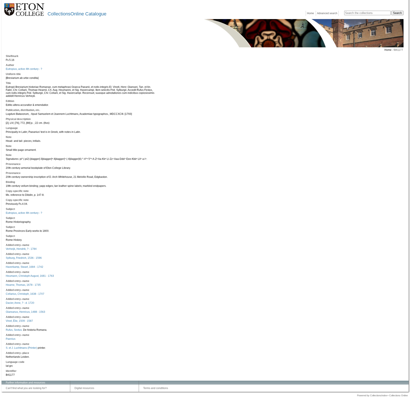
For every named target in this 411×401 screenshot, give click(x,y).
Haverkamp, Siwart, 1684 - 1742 (24, 266)
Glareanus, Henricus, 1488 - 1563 (25, 311)
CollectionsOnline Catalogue (77, 13)
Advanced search (327, 13)
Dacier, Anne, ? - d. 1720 (20, 302)
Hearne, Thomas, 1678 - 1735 (23, 284)
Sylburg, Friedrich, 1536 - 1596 (24, 257)
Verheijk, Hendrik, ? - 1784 (21, 248)
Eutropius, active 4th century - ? (24, 68)
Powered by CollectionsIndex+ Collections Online (382, 395)
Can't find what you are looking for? (26, 388)
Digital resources (84, 388)
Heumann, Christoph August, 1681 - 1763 (30, 275)
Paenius (10, 338)
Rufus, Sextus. (14, 329)
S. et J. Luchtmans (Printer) (21, 347)
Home (310, 13)
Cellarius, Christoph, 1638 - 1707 (25, 293)
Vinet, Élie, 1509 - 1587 (19, 320)
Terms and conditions (155, 388)
